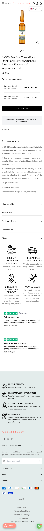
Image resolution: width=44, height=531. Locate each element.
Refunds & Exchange (22, 514)
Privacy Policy (22, 507)
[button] (35, 9)
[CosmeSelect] (21, 3)
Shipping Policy (22, 518)
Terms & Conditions (22, 511)
